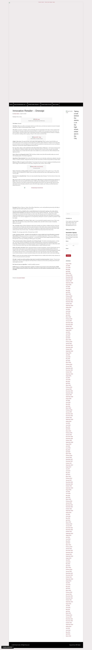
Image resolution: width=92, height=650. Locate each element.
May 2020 (68, 404)
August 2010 (68, 626)
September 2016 (69, 487)
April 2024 (68, 315)
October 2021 (69, 372)
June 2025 (68, 288)
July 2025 (68, 286)
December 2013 (69, 550)
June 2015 (68, 516)
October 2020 (69, 394)
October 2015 (69, 508)
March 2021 (68, 385)
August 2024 (68, 307)
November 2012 (69, 575)
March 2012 (68, 590)
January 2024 (69, 320)
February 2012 (69, 592)
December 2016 (69, 482)
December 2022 (69, 345)
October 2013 (69, 554)
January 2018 (69, 457)
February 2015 (69, 523)
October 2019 (69, 417)
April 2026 (68, 271)
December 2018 (69, 436)
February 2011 (69, 615)
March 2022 (68, 362)
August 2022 (68, 353)
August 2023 (68, 330)
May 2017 (68, 472)
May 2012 (68, 586)
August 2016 (68, 489)
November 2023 (69, 324)
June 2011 (68, 607)
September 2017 (69, 465)
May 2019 (68, 427)
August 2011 (68, 603)
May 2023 (68, 335)
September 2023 (69, 328)
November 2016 (69, 484)
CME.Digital (77, 644)
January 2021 (69, 389)
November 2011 (69, 598)
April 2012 (68, 588)
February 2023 (69, 341)
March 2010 (68, 636)
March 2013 (68, 567)
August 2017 (68, 466)
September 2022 (69, 351)
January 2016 (69, 503)
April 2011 (68, 611)
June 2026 (68, 267)
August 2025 (68, 284)
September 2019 (69, 419)
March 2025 (68, 294)
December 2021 (69, 368)
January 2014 (69, 548)
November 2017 (69, 461)
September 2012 (69, 579)
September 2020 (69, 396)
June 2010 (68, 630)
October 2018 (69, 440)
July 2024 (68, 309)
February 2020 (69, 409)
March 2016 (68, 499)
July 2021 (68, 377)
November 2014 (69, 529)
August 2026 (68, 263)
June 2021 (68, 379)
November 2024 (69, 301)
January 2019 (69, 434)
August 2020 (68, 398)
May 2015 (68, 518)
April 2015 (68, 520)
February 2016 (69, 501)
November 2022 (69, 347)
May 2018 (68, 449)
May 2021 (68, 381)
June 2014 (68, 539)
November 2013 (69, 552)
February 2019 (69, 432)
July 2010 (68, 628)
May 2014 (68, 541)
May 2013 (68, 563)
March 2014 (68, 544)
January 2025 (69, 297)
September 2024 (69, 305)
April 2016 (68, 497)
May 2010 (68, 632)
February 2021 (69, 387)
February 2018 (69, 455)
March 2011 (68, 613)
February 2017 (69, 478)
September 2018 (69, 442)
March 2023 (68, 339)
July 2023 (68, 332)
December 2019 (69, 413)
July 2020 (68, 400)
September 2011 (69, 601)
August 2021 (68, 375)
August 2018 (68, 444)
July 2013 (68, 560)
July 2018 (68, 446)
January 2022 (69, 366)
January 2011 (69, 617)
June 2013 (68, 561)
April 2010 (68, 634)
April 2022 (68, 360)
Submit (68, 255)
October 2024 (69, 303)
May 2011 (68, 609)
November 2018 (69, 438)
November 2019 (69, 415)
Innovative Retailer (21, 277)
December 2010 (69, 618)
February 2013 (69, 569)
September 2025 (69, 282)
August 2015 (68, 512)
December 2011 (69, 596)
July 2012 (68, 582)
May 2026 (68, 269)
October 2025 (69, 280)
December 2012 (69, 573)
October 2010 (69, 622)
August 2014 (68, 535)
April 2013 (68, 565)
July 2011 (68, 605)
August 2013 (68, 558)
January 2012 (69, 594)
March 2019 (68, 430)
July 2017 (68, 468)
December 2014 (69, 527)
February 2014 (69, 546)
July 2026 (68, 265)
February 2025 (69, 296)
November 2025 (69, 279)
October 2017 (69, 463)
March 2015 (68, 522)
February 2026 (69, 275)
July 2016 (68, 491)
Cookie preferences (7, 647)
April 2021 (68, 383)
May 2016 (68, 495)
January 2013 (69, 571)
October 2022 (69, 349)
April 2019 (68, 428)
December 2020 (69, 391)
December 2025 (69, 277)
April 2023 (68, 337)
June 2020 (68, 402)
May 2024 (68, 313)
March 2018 (68, 453)
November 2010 (69, 620)
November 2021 (69, 370)
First (67, 245)
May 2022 (68, 358)
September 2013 (69, 556)
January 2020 (69, 411)
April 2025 (68, 292)
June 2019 (68, 425)
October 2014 (69, 531)
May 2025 (68, 290)
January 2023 (69, 343)
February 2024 (69, 318)
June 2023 (68, 334)
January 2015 (69, 525)
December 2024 (69, 299)
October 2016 (69, 485)
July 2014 (68, 537)
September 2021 (69, 373)
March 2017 (68, 476)
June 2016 (68, 493)
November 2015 (69, 506)
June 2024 (68, 311)
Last (73, 245)
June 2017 (68, 470)
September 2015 (69, 510)
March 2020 (68, 408)
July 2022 (68, 354)
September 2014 (69, 533)
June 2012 (68, 584)
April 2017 (68, 474)
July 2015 (68, 514)
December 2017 (69, 459)
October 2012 (69, 577)
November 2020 (69, 392)
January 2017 (69, 480)
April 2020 (68, 406)
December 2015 (69, 504)
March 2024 (68, 316)
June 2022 (68, 356)
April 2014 (68, 542)
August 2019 (68, 421)
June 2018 (68, 447)
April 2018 (68, 451)
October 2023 (69, 326)
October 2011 (69, 599)
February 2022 (69, 364)
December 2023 (69, 322)
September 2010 (69, 624)
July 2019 (68, 423)
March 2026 (68, 273)
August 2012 (68, 580)
